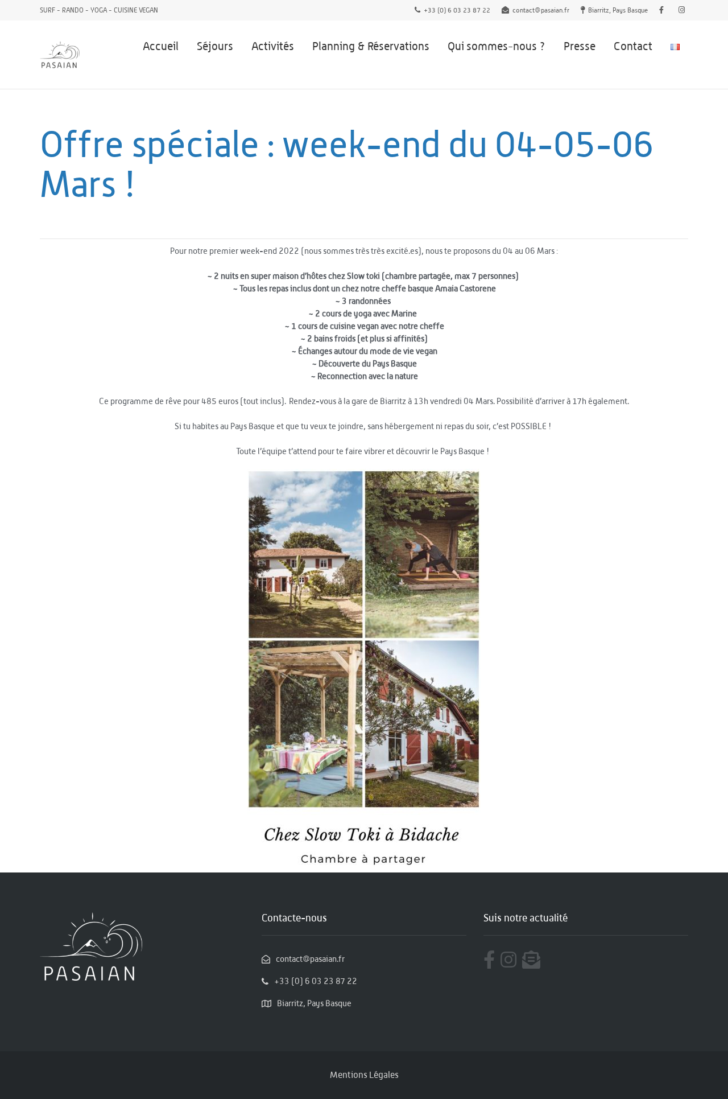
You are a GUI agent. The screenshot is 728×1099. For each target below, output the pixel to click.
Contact (633, 46)
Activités (272, 46)
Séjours (215, 46)
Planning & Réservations (370, 46)
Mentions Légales (364, 1074)
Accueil (161, 46)
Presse (579, 46)
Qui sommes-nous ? (496, 46)
